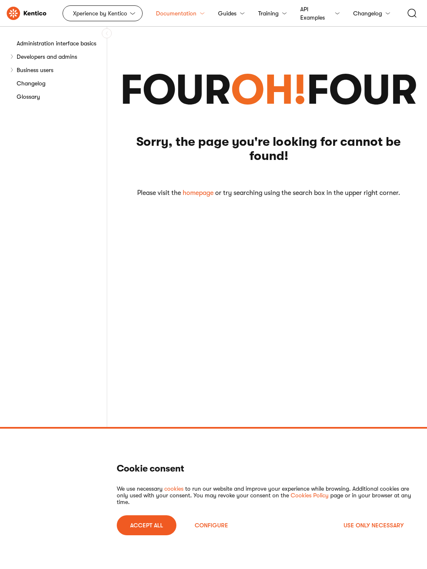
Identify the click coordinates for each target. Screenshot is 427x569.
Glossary (28, 96)
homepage (198, 193)
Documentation (176, 13)
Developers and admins (47, 56)
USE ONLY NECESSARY (374, 525)
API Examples (312, 13)
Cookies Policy (310, 495)
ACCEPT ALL (146, 525)
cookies (173, 488)
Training (268, 13)
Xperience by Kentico (100, 13)
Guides (227, 13)
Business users (35, 70)
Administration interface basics (56, 43)
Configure (211, 525)
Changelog (367, 13)
